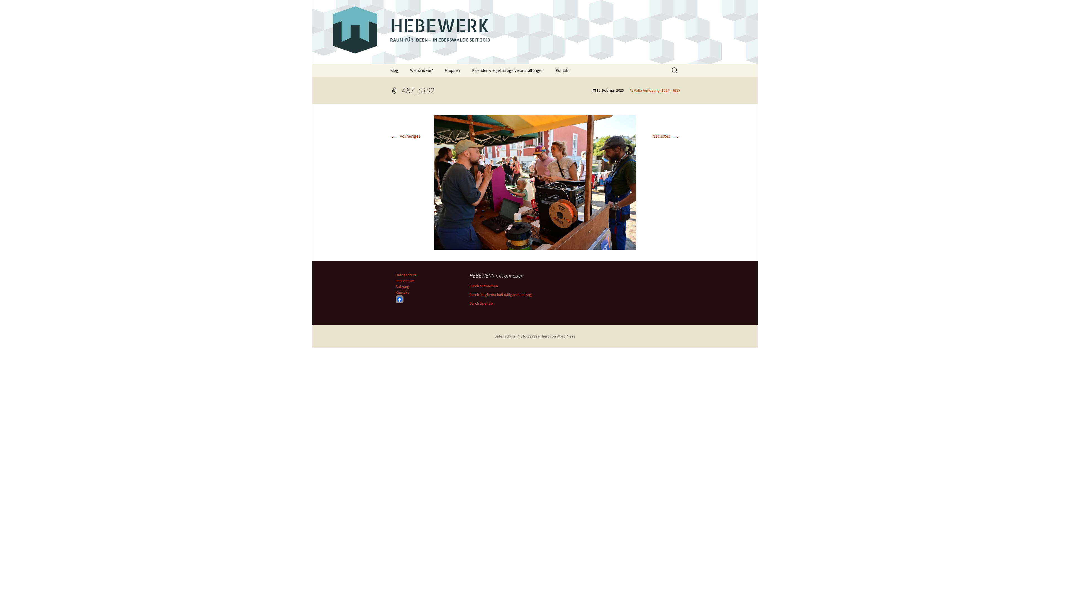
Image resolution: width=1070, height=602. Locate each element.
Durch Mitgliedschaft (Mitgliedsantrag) (501, 294)
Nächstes (666, 136)
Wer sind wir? (421, 70)
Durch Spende (481, 303)
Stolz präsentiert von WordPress (548, 336)
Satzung (402, 286)
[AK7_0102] (535, 182)
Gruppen (452, 70)
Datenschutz (406, 274)
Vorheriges (405, 136)
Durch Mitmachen (484, 285)
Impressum (405, 280)
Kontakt (563, 70)
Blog (394, 70)
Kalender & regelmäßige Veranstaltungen (508, 70)
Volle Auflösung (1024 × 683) (657, 90)
